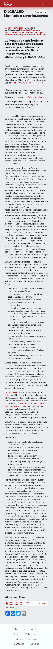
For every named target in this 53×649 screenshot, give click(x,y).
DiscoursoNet (11, 392)
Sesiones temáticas (14, 28)
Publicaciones (11, 34)
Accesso (32, 639)
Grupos (20, 639)
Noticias (17, 634)
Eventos (34, 629)
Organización (25, 34)
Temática (24, 30)
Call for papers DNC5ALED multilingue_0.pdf (19, 603)
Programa (35, 30)
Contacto (19, 644)
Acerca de (20, 629)
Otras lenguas (39, 34)
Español (38, 12)
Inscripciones (11, 32)
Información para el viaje (30, 32)
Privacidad (33, 644)
